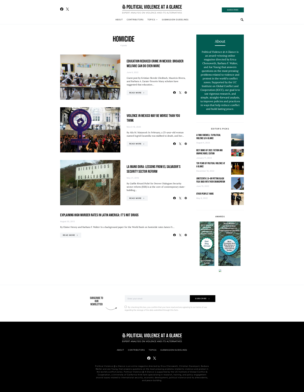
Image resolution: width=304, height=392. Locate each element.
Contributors (135, 19)
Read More (135, 93)
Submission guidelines (175, 19)
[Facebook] (61, 9)
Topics (151, 19)
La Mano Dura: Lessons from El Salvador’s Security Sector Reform (153, 169)
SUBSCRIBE (233, 10)
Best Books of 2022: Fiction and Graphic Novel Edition (209, 152)
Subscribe (201, 298)
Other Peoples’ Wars (205, 193)
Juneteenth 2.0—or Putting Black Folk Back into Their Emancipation (210, 180)
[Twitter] (67, 9)
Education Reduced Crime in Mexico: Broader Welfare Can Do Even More (155, 63)
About (119, 19)
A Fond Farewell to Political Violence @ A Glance (208, 137)
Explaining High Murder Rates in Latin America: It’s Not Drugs (99, 215)
